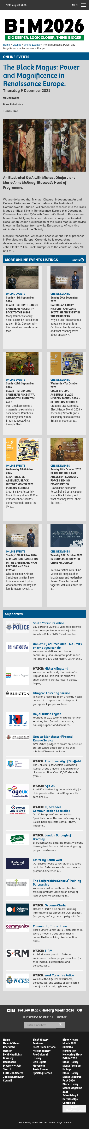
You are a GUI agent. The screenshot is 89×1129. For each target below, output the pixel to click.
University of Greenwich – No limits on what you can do (57, 646)
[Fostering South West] (17, 863)
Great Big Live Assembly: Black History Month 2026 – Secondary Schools (65, 396)
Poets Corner (40, 1069)
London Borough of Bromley (52, 837)
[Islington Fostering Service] (17, 694)
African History (42, 1051)
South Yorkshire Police (48, 623)
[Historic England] (17, 676)
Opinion (7, 1051)
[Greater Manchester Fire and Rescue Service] (17, 737)
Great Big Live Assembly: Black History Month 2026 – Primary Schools (21, 482)
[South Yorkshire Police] (17, 627)
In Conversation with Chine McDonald (65, 560)
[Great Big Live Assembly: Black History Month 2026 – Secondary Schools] (67, 363)
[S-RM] (17, 953)
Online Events (32, 44)
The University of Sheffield (63, 761)
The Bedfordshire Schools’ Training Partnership (57, 883)
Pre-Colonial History (40, 1056)
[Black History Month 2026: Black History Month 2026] (44, 29)
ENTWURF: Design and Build (58, 1122)
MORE (76, 260)
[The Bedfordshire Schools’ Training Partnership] (17, 887)
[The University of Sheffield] (17, 764)
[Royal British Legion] (17, 720)
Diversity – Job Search (12, 1067)
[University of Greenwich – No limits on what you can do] (17, 647)
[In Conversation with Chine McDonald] (67, 535)
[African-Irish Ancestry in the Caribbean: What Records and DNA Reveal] (22, 535)
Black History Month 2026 (70, 1041)
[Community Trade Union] (17, 928)
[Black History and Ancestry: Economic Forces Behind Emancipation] (67, 449)
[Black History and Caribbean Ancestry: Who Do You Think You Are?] (22, 363)
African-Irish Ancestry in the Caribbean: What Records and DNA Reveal (22, 564)
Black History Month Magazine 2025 (72, 1087)
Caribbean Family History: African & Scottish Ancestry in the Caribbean (65, 310)
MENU (75, 5)
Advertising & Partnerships (70, 1097)
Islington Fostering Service (51, 693)
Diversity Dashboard (9, 1060)
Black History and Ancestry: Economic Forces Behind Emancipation (64, 478)
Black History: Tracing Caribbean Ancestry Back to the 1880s (22, 308)
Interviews (9, 1047)
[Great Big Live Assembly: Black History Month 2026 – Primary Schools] (22, 449)
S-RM (48, 951)
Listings (17, 44)
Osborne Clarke (55, 905)
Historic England (56, 668)
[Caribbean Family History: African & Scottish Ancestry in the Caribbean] (67, 277)
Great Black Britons (44, 1047)
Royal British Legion (47, 714)
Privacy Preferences (74, 1108)
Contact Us (69, 1103)
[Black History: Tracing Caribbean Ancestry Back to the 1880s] (22, 277)
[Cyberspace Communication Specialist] (17, 809)
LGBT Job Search (13, 1073)
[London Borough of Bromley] (17, 839)
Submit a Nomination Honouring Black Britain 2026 (72, 1052)
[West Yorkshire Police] (17, 981)
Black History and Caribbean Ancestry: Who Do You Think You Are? (20, 396)
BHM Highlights (12, 1054)
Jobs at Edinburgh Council (13, 1078)
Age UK (50, 786)
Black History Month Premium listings (72, 1065)
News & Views (11, 1043)
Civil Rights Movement (39, 1063)
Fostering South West (47, 860)
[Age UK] (17, 791)
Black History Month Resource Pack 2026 (72, 1076)
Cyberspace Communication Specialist (51, 809)
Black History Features (40, 1041)
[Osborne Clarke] (17, 910)
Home (6, 44)
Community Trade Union (50, 926)
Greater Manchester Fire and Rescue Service (53, 738)
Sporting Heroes (42, 1073)
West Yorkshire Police (59, 975)
